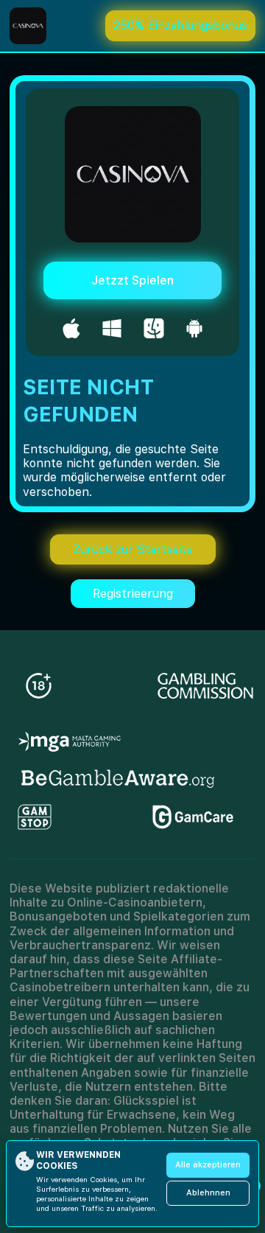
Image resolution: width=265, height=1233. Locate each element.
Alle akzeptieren (208, 1165)
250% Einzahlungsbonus (180, 25)
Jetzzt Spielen (132, 280)
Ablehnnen (208, 1193)
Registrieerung (133, 594)
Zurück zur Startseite (133, 549)
